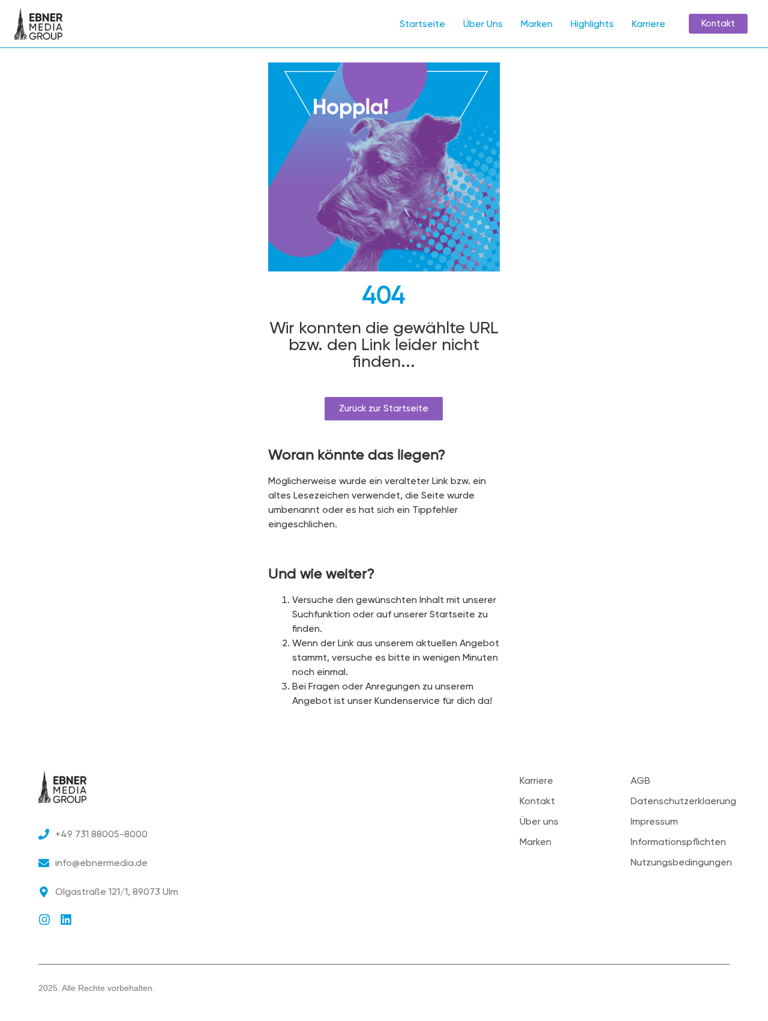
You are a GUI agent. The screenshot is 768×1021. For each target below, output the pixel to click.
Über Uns (483, 23)
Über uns (539, 821)
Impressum (654, 821)
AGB (640, 780)
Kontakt (537, 801)
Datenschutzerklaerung (680, 801)
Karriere (648, 23)
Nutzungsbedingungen (680, 862)
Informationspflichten (678, 841)
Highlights (592, 23)
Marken (537, 23)
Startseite (422, 23)
